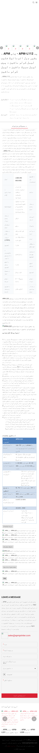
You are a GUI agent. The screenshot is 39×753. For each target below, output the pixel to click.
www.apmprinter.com (29, 743)
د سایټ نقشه (12, 746)
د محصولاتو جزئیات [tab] (19, 126)
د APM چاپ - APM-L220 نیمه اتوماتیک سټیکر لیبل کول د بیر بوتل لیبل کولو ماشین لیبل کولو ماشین (27, 731)
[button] (4, 718)
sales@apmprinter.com (19, 635)
